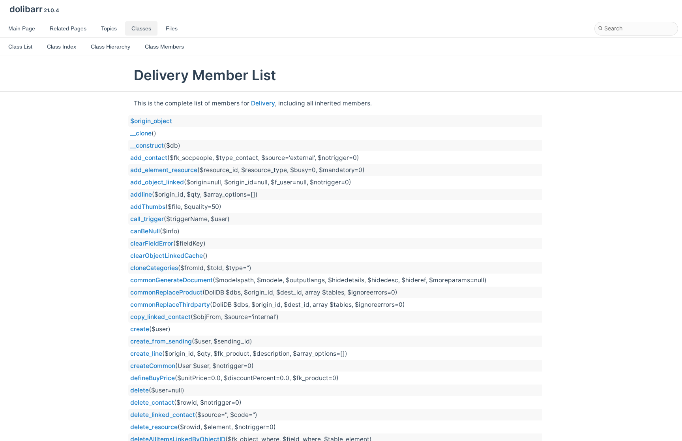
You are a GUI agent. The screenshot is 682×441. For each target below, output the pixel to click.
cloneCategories (154, 268)
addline (141, 194)
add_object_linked (157, 182)
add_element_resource (163, 170)
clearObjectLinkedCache (166, 255)
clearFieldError (151, 243)
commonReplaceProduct (166, 292)
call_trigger (147, 219)
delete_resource (154, 427)
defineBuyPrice (152, 378)
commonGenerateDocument (171, 280)
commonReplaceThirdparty (170, 304)
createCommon (152, 366)
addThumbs (147, 206)
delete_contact (152, 402)
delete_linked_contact (162, 414)
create (139, 329)
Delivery (263, 103)
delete (139, 390)
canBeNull (145, 231)
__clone (141, 133)
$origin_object (151, 121)
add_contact (148, 157)
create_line (146, 353)
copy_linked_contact (160, 317)
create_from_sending (161, 341)
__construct (147, 145)
